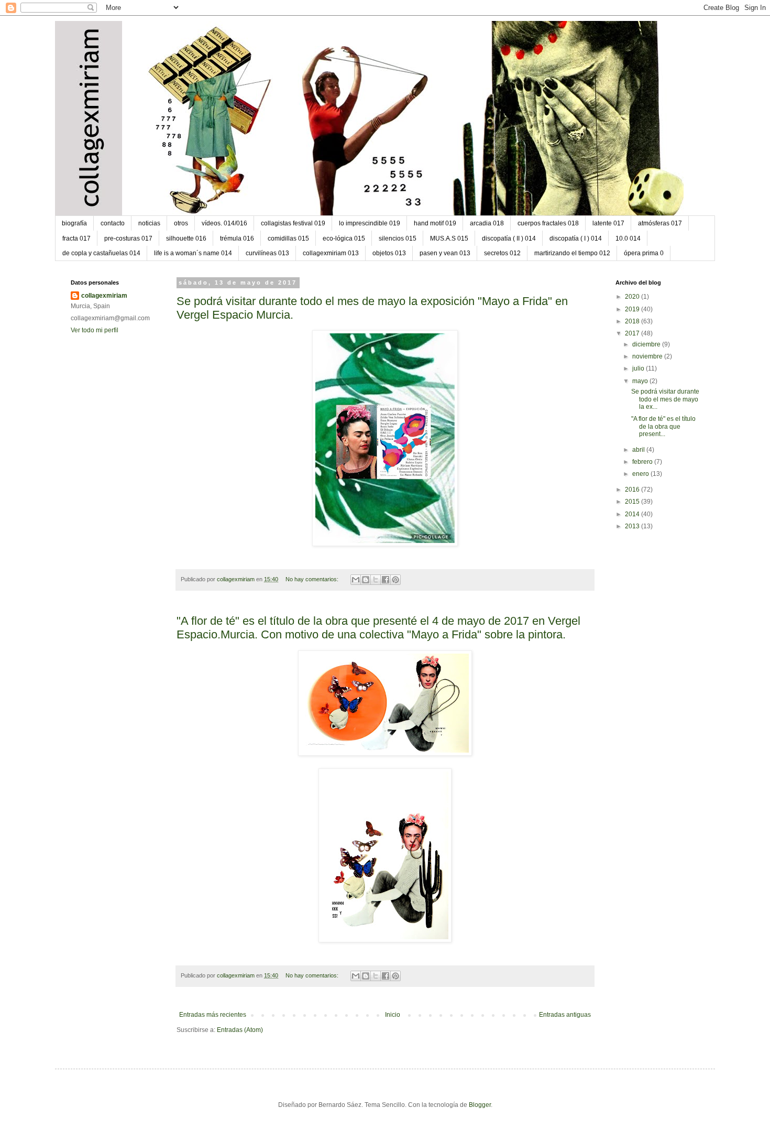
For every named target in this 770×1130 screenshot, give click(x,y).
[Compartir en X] (375, 579)
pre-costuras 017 (128, 238)
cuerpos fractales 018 (548, 223)
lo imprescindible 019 (369, 223)
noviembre (648, 356)
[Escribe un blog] (365, 579)
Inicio (392, 1014)
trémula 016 (237, 238)
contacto (113, 223)
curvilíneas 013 (267, 253)
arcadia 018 (487, 223)
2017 (633, 333)
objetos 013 (389, 253)
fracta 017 (76, 238)
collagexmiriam (104, 295)
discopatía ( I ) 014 (575, 238)
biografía (74, 223)
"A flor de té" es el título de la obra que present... (663, 426)
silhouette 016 (186, 238)
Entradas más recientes (212, 1014)
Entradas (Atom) (240, 1030)
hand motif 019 (435, 223)
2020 (633, 296)
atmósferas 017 (660, 223)
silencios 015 (397, 238)
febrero (643, 461)
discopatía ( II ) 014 (509, 238)
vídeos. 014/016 (224, 223)
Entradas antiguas (565, 1014)
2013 (633, 526)
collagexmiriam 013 (331, 253)
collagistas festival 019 (293, 223)
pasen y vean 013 (445, 253)
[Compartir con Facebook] (385, 579)
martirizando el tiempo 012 (572, 253)
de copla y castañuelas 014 (101, 253)
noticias (149, 223)
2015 (633, 501)
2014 (633, 514)
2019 (633, 309)
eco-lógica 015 (344, 238)
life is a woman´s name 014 (193, 253)
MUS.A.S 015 (449, 238)
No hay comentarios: (312, 579)
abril (639, 449)
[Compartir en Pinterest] (395, 579)
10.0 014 (628, 238)
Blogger (480, 1105)
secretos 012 (502, 253)
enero (641, 473)
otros (181, 223)
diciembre (647, 344)
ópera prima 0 (644, 253)
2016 (633, 489)
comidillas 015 (288, 238)
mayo (641, 381)
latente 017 (608, 223)
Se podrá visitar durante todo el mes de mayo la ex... (665, 399)
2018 (633, 321)
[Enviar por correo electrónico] (355, 579)
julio (639, 368)
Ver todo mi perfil (94, 330)
